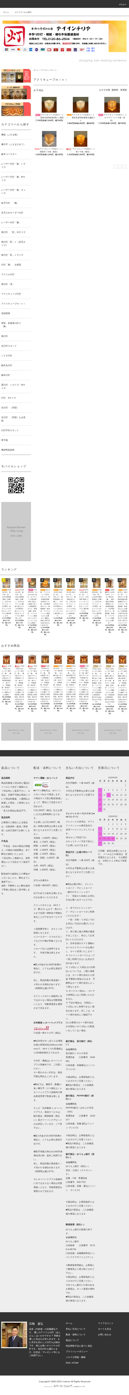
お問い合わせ (104, 1334)
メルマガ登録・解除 (76, 1357)
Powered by (48, 1386)
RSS (68, 1363)
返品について (72, 1340)
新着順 (123, 90)
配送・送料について (76, 1334)
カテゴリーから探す (23, 12)
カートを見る (104, 1329)
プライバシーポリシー (77, 1351)
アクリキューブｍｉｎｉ (49, 70)
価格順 (115, 90)
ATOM (75, 1363)
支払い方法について (76, 1329)
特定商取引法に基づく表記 (79, 1346)
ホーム (6, 12)
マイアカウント (105, 1323)
